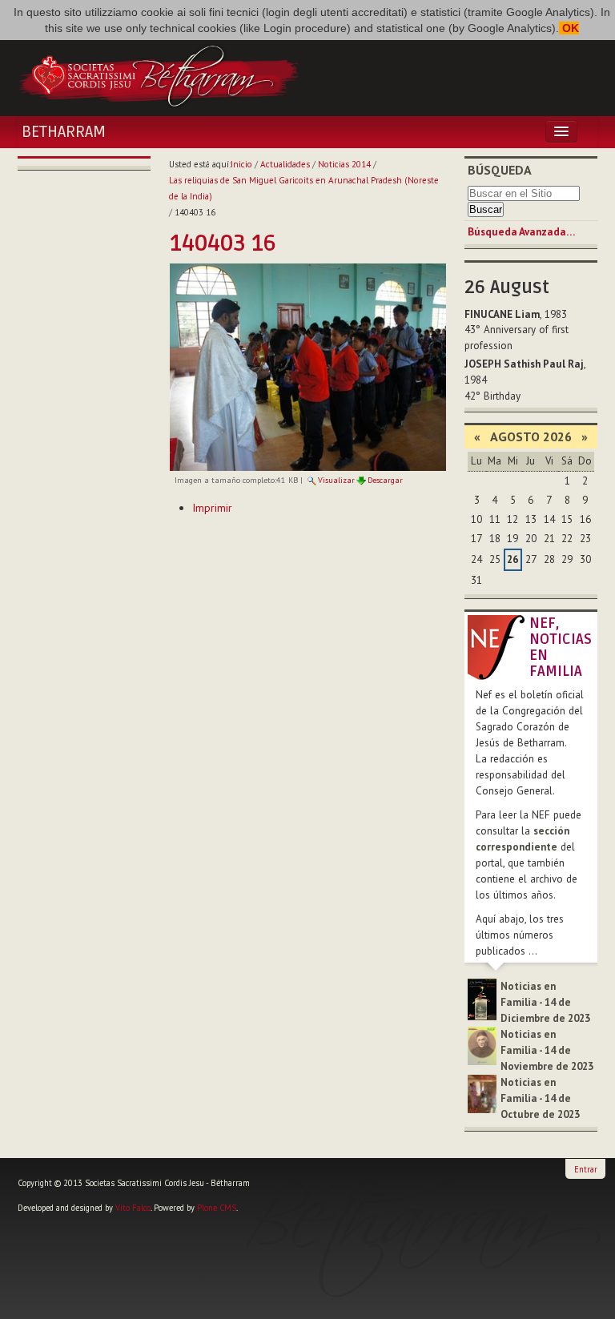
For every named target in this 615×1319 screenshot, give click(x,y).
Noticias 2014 (344, 164)
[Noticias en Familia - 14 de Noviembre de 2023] (482, 1045)
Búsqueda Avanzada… (521, 232)
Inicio (241, 164)
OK (569, 28)
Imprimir (212, 508)
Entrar (585, 1169)
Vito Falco (133, 1207)
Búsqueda (500, 170)
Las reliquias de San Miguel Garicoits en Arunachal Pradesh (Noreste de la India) (304, 188)
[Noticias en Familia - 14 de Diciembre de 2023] (482, 998)
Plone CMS (216, 1207)
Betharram (64, 132)
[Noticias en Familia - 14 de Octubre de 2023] (482, 1093)
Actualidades (285, 164)
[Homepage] (158, 74)
